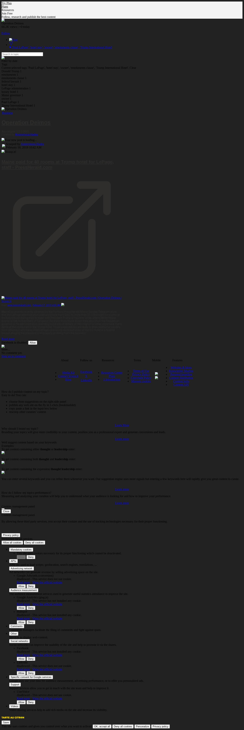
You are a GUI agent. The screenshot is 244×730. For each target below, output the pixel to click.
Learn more (122, 439)
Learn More (122, 425)
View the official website (47, 582)
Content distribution (181, 377)
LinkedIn (86, 380)
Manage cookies (141, 381)
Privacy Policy (141, 374)
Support (15, 684)
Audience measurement (24, 590)
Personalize (142, 726)
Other (14, 633)
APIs (13, 561)
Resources (8, 10)
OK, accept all (102, 726)
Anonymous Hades (26, 134)
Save (6, 722)
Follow (6, 33)
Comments (17, 626)
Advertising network (21, 568)
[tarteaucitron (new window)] (13, 719)
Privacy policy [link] (11, 535)
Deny (31, 557)
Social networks (19, 641)
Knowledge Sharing (181, 371)
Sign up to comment (14, 356)
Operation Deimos (26, 122)
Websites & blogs (181, 367)
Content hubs (181, 381)
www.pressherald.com (19, 305)
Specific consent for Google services (31, 677)
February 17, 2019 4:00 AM (47, 305)
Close (6, 511)
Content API (181, 384)
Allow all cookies (12, 542)
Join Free (7, 13)
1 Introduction (111, 379)
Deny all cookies (34, 542)
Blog (68, 379)
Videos (14, 706)
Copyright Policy (141, 377)
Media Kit (68, 372)
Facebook (86, 371)
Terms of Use (141, 371)
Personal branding (181, 374)
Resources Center (111, 372)
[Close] (3, 508)
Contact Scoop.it (68, 376)
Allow (33, 342)
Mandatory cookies (21, 549)
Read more (8, 339)
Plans (5, 6)
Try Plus (7, 3)
